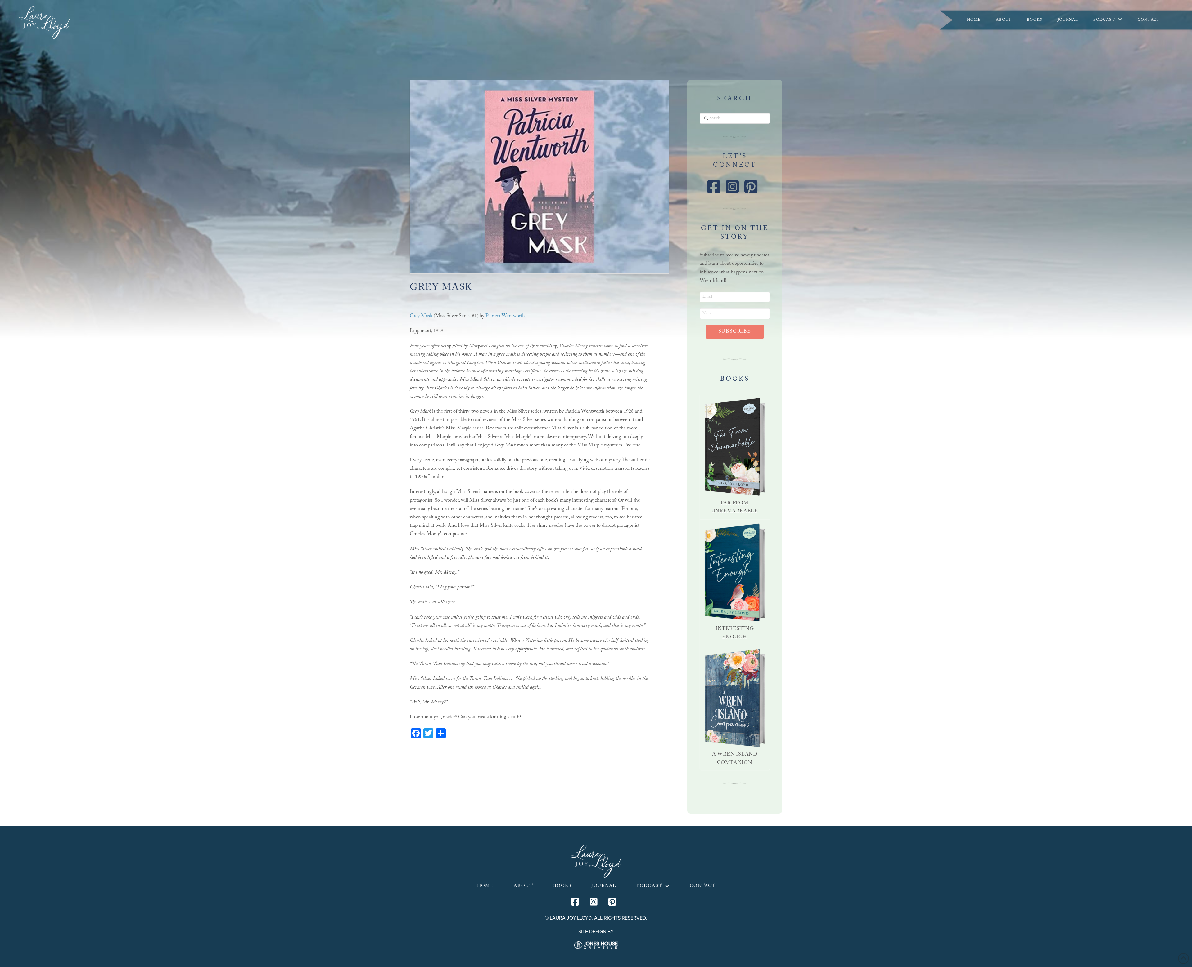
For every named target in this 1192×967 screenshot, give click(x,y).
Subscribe (734, 332)
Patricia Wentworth (505, 316)
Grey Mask (421, 316)
